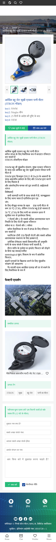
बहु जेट (30, 393)
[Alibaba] (40, 519)
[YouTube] (15, 519)
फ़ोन (45, 506)
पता (11, 506)
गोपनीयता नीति (31, 484)
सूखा (20, 393)
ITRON (10, 393)
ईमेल (28, 506)
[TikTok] (20, 519)
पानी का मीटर (43, 393)
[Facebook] (25, 519)
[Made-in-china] (35, 519)
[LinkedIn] (30, 519)
